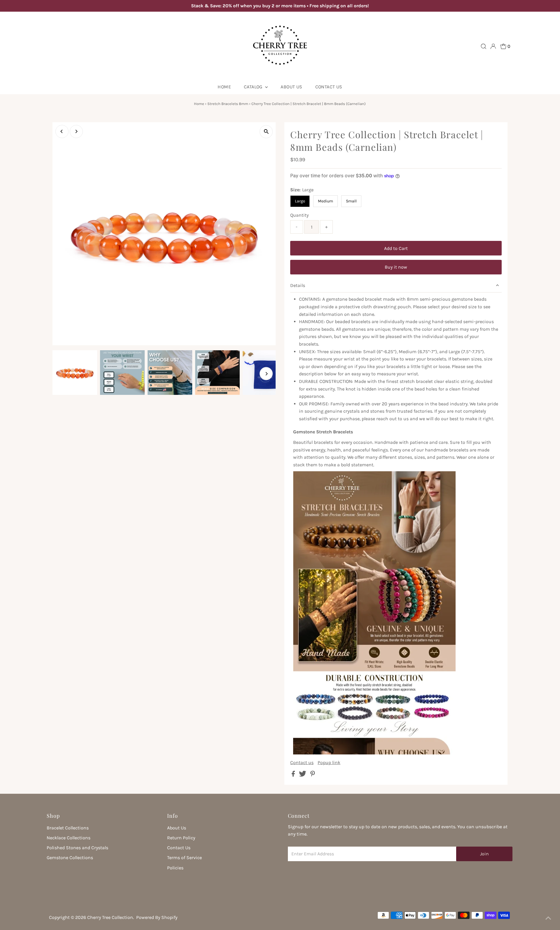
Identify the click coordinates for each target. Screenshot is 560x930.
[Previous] (62, 131)
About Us (176, 828)
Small (351, 201)
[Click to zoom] (266, 131)
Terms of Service (184, 857)
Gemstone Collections (70, 857)
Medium (325, 201)
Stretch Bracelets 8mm (227, 103)
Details (297, 285)
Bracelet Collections (68, 828)
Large (300, 201)
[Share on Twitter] (303, 775)
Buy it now (396, 267)
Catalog (254, 87)
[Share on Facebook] (294, 775)
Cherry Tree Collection (110, 917)
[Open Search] (483, 46)
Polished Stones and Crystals (77, 847)
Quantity (299, 215)
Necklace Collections (68, 837)
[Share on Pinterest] (312, 775)
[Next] (76, 131)
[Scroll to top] (548, 918)
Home (224, 87)
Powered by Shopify (156, 917)
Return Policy (181, 837)
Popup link (329, 762)
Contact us (302, 762)
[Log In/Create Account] (493, 46)
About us (291, 87)
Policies (175, 868)
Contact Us (328, 87)
